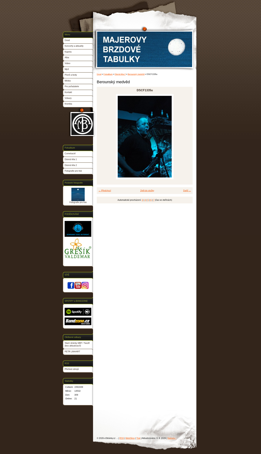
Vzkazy (68, 98)
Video (67, 63)
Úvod (99, 74)
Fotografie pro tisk (73, 171)
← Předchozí (105, 190)
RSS (121, 438)
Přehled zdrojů (72, 369)
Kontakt (68, 92)
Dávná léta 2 (120, 74)
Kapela (68, 52)
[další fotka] (187, 136)
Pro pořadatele (72, 86)
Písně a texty (71, 75)
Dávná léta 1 (71, 159)
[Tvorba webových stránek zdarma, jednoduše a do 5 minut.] (117, 438)
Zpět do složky (147, 190)
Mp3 (67, 69)
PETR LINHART (72, 351)
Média (68, 81)
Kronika (68, 104)
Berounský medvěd (136, 74)
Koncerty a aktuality (74, 46)
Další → (187, 190)
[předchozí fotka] (103, 136)
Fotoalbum (108, 74)
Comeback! (70, 153)
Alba (67, 57)
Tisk (138, 438)
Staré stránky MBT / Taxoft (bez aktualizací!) (77, 344)
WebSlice (130, 438)
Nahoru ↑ (172, 438)
